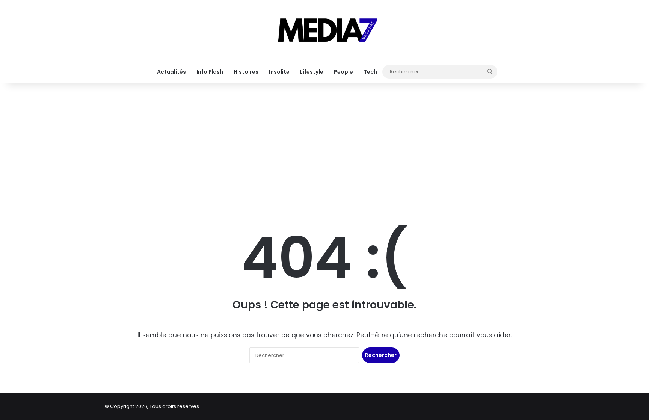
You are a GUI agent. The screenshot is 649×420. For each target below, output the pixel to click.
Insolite (279, 72)
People (343, 72)
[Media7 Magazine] (324, 30)
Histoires (246, 72)
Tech (370, 72)
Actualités (171, 72)
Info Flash (209, 72)
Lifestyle (311, 72)
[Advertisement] (324, 143)
